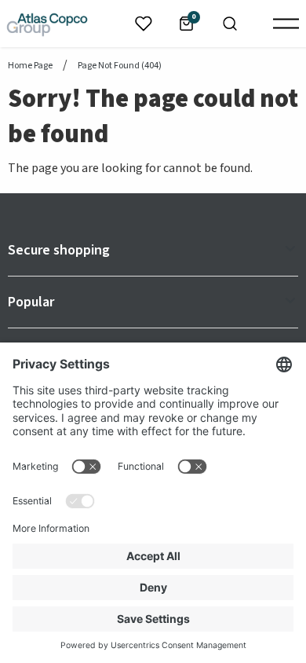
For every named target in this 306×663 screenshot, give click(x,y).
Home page (30, 66)
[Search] (230, 23)
